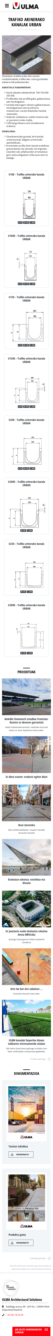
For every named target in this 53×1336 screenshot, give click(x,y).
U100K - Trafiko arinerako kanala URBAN (26, 237)
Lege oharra (38, 1266)
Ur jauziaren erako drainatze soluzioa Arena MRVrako (26, 932)
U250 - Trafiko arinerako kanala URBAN (26, 545)
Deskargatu (22, 1154)
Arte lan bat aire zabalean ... (26, 989)
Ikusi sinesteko (26, 825)
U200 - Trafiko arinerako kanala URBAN (26, 421)
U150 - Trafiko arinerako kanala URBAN (26, 298)
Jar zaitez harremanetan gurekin (28, 1331)
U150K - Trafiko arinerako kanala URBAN (26, 360)
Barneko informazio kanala (21, 1266)
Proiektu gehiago (38, 1059)
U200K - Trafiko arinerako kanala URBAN (26, 483)
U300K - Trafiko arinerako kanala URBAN (26, 606)
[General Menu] (5, 5)
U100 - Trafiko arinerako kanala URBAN (26, 176)
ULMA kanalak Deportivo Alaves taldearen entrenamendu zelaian (26, 1042)
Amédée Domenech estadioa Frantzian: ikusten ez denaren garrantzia (26, 720)
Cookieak (47, 1269)
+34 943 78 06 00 (14, 1314)
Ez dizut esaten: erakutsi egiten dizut (26, 777)
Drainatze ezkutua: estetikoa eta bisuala (26, 881)
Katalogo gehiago (38, 1258)
